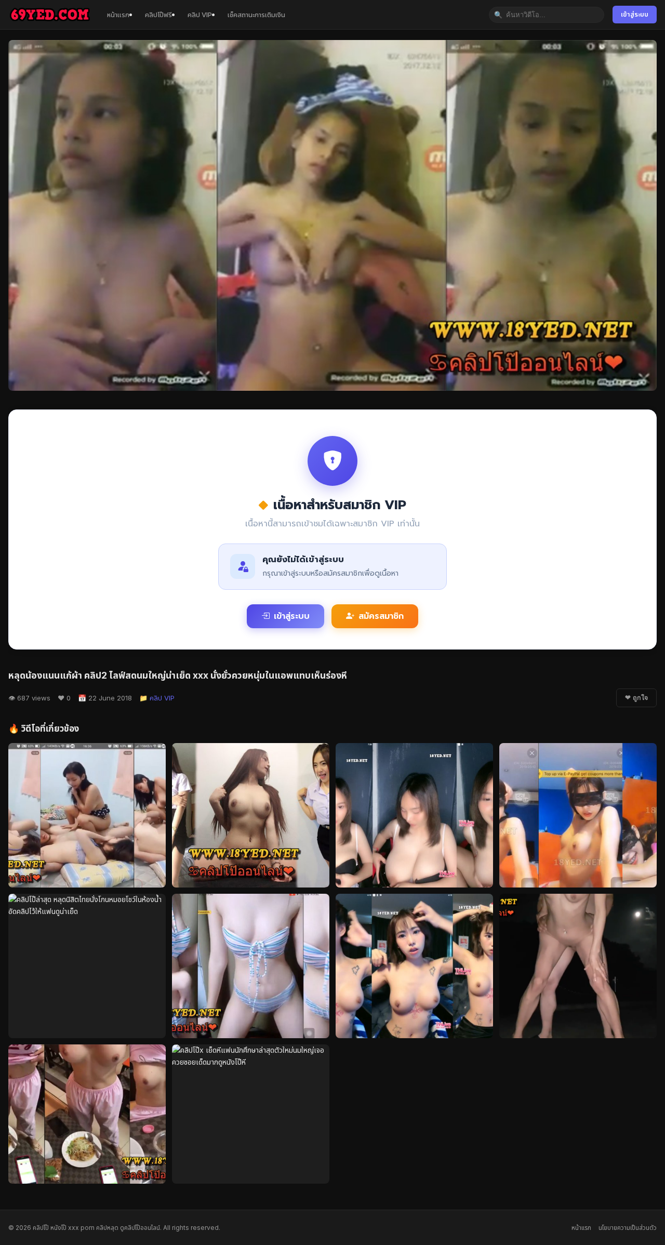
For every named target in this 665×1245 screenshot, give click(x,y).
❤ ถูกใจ (636, 697)
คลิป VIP (200, 14)
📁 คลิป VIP (157, 698)
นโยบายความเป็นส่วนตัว (627, 1227)
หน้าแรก (118, 14)
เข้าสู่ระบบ (634, 14)
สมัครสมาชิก (381, 616)
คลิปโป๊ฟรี (158, 14)
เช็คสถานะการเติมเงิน (256, 14)
